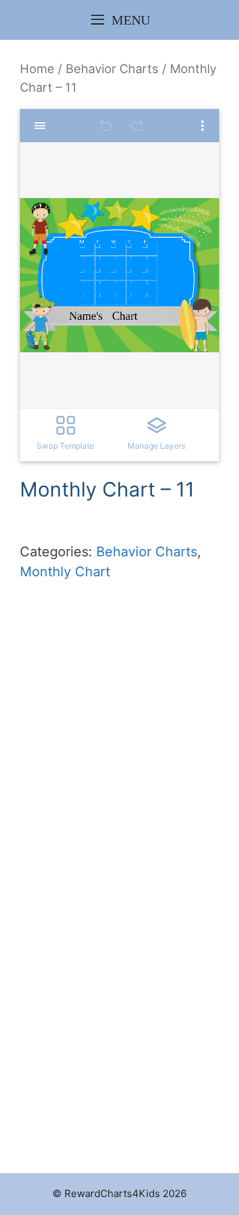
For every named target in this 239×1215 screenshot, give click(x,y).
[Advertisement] (119, 774)
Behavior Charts (112, 68)
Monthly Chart (65, 572)
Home (37, 68)
